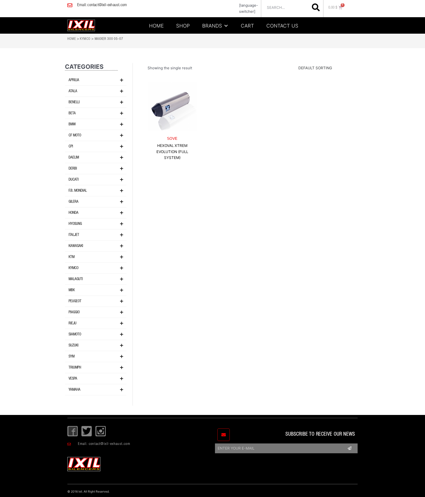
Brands (212, 25)
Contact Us (282, 25)
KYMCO (85, 39)
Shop (183, 25)
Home (156, 25)
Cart (247, 25)
